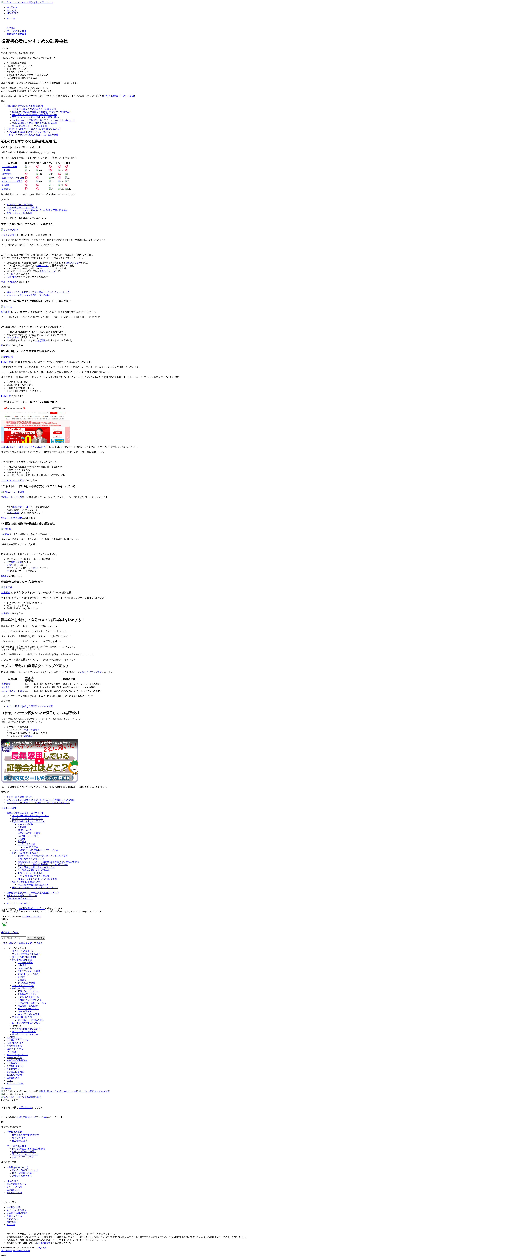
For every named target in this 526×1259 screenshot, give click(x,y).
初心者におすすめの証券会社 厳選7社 (25, 106)
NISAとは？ (12, 13)
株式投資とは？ (14, 1037)
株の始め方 (12, 7)
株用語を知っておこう (17, 1054)
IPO (8, 571)
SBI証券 (5, 185)
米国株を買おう (14, 1063)
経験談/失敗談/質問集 (17, 1060)
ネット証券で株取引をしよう (26, 954)
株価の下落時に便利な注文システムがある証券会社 (43, 856)
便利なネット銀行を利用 (24, 1031)
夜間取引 (35, 568)
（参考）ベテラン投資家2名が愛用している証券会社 (32, 134)
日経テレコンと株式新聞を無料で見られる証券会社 (43, 864)
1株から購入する (15, 1049)
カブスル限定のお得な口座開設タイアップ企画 (30, 706)
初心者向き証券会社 (22, 959)
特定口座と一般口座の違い (31, 1020)
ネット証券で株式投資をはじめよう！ (30, 815)
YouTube (11, 18)
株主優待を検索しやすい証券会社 (34, 870)
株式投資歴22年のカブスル (32, 908)
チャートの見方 (14, 1057)
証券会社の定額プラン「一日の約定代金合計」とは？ (33, 892)
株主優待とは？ (19, 1140)
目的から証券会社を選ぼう (20, 797)
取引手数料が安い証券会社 (20, 204)
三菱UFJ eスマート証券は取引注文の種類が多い (35, 117)
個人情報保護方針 (21, 1250)
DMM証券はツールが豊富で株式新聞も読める (34, 114)
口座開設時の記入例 (22, 1017)
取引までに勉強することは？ (26, 1023)
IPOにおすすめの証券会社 (19, 213)
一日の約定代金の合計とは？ (26, 1029)
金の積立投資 (13, 1069)
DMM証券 (6, 174)
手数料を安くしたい (27, 994)
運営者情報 (6, 1250)
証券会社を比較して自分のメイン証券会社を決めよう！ (34, 129)
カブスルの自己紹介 (16, 1210)
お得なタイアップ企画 (91, 672)
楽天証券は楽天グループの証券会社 (29, 126)
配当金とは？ (18, 1138)
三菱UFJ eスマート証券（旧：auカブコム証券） (24, 447)
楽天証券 (6, 189)
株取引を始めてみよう (17, 1167)
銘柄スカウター (73, 262)
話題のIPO (12, 277)
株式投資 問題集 (14, 1075)
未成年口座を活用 (15, 1066)
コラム (10, 1080)
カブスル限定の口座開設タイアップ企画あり (28, 132)
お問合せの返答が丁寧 (28, 997)
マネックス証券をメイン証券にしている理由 (28, 295)
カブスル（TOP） (15, 1083)
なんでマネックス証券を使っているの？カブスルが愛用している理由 (41, 800)
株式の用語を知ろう (16, 1184)
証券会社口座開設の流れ (24, 957)
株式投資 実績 (13, 1207)
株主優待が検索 (14, 562)
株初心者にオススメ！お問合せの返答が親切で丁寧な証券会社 (37, 210)
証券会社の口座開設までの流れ (27, 818)
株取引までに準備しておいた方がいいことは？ (35, 887)
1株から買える (25, 1011)
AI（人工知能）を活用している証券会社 (37, 879)
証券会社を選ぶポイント (24, 951)
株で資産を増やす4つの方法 (25, 1135)
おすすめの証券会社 (16, 1146)
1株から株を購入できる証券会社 (22, 207)
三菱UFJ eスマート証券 (13, 178)
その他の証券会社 (26, 844)
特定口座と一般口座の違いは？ (33, 885)
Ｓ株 (9, 565)
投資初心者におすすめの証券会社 (28, 821)
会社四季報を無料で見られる (32, 1003)
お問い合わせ (25, 1107)
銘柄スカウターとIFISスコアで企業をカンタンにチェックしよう (38, 292)
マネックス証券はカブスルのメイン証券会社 (34, 109)
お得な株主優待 (14, 1046)
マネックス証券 (9, 166)
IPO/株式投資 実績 (15, 1072)
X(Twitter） (27, 916)
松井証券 (6, 170)
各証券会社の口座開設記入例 (26, 882)
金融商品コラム (14, 1216)
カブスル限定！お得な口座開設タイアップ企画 (35, 850)
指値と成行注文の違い (23, 1173)
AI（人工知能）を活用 (29, 1014)
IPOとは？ (12, 10)
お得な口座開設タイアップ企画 (118, 96)
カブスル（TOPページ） (19, 903)
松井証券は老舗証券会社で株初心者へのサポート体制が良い (41, 111)
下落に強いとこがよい (28, 991)
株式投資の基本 (14, 1132)
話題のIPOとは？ (15, 1043)
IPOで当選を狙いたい (28, 1008)
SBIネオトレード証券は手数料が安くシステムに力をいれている (43, 120)
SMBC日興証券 (30, 847)
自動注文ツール (47, 271)
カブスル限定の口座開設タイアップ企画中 (22, 943)
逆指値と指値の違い (22, 1176)
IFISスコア (42, 265)
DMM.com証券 (25, 830)
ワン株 (10, 274)
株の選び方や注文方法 (17, 1040)
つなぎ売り (40, 340)
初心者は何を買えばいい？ (25, 1170)
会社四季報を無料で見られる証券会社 (36, 867)
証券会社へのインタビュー (20, 898)
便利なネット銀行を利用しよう (22, 895)
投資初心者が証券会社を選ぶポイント (25, 813)
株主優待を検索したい (28, 1006)
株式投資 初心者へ (10, 932)
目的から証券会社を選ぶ (24, 988)
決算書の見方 (13, 1077)
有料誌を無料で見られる (30, 1000)
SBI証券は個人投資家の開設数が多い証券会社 (34, 123)
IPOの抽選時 (13, 337)
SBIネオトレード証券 (12, 181)
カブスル (42, 1248)
